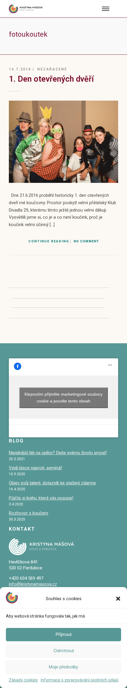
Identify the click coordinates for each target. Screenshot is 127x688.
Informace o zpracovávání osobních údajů (79, 680)
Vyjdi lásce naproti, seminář (35, 468)
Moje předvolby (63, 666)
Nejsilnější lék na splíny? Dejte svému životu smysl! (58, 452)
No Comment (86, 241)
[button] (118, 599)
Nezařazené (52, 69)
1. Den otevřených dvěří (51, 79)
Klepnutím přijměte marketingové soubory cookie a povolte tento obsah (63, 397)
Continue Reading (48, 241)
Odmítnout (63, 650)
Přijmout (63, 634)
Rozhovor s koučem (28, 513)
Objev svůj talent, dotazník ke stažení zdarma (52, 483)
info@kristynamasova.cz (33, 584)
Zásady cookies (23, 680)
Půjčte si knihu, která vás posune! (41, 498)
